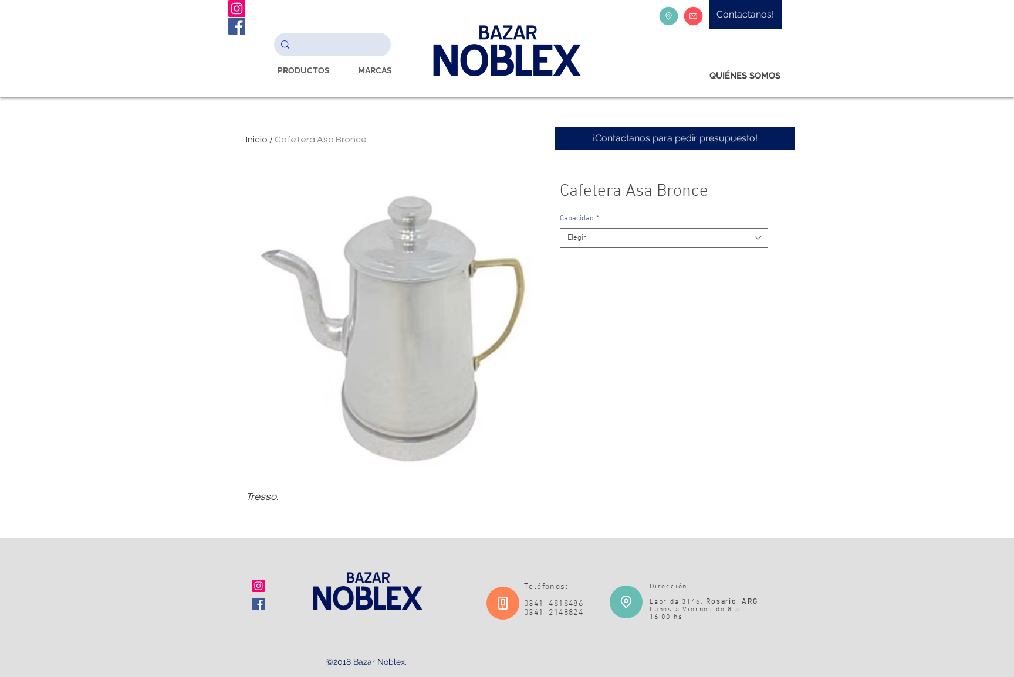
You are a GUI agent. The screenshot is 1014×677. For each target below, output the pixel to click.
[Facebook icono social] (258, 604)
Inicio (257, 139)
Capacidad (579, 218)
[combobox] (664, 238)
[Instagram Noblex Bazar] (236, 8)
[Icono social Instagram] (258, 586)
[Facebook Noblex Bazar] (236, 26)
